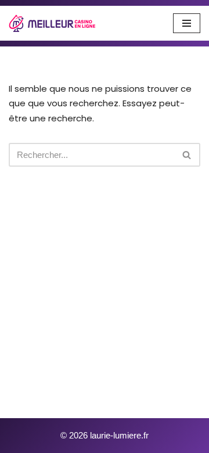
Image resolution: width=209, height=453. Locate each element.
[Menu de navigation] (186, 23)
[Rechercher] (187, 155)
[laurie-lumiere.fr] (52, 23)
